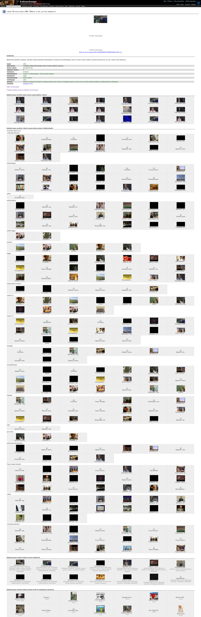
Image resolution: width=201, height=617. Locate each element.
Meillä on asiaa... (154, 150)
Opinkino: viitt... (47, 170)
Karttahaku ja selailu (27, 6)
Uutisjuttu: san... (100, 181)
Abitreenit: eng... (47, 207)
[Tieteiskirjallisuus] (20, 312)
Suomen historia (59, 6)
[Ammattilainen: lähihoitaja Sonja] (181, 260)
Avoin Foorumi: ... (180, 271)
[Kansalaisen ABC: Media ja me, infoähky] (74, 120)
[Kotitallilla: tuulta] (47, 238)
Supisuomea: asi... (47, 151)
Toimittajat (65, 82)
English (193, 4)
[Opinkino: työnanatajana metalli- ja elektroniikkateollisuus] (181, 147)
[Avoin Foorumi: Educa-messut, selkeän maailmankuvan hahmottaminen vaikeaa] (181, 270)
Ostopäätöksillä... (180, 227)
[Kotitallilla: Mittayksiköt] (100, 312)
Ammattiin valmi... (127, 139)
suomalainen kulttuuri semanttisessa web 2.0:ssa (35, 4)
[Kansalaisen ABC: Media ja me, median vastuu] (74, 111)
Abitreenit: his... (74, 207)
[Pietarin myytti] (181, 215)
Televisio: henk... (127, 341)
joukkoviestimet (105, 82)
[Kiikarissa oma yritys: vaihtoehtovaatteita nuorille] (127, 550)
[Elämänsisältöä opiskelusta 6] (127, 178)
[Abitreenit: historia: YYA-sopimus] (74, 206)
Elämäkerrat (72, 6)
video (24, 64)
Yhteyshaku (36, 6)
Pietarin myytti (180, 216)
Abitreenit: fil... (73, 181)
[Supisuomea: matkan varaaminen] (100, 150)
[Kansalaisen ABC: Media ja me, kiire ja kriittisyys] (47, 111)
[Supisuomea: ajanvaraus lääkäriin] (154, 140)
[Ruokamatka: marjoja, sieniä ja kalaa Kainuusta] (154, 400)
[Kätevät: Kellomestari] (74, 279)
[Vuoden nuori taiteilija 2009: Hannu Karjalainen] (20, 597)
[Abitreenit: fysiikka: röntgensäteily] (127, 490)
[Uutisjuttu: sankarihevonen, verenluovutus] (100, 180)
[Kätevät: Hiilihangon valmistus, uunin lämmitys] (100, 171)
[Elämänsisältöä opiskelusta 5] (47, 277)
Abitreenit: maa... (20, 482)
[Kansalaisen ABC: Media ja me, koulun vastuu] (181, 120)
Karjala (83, 6)
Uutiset (59, 82)
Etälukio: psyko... (20, 160)
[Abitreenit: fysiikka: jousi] (127, 227)
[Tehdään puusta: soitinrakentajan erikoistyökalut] (154, 189)
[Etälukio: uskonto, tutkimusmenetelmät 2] (47, 217)
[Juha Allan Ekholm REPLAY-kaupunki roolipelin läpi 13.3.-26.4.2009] (74, 609)
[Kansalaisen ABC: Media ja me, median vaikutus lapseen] (20, 111)
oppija (25, 76)
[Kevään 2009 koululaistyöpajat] (127, 611)
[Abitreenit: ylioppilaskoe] (74, 261)
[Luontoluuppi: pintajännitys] (47, 312)
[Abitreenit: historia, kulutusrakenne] (74, 471)
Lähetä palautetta (190, 1)
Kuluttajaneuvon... (73, 451)
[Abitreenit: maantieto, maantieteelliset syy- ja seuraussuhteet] (20, 481)
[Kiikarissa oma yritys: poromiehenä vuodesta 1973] (74, 226)
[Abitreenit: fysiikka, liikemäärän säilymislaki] (47, 481)
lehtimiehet (114, 82)
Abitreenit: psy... (20, 209)
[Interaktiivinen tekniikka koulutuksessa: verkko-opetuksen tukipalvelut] (181, 170)
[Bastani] (74, 249)
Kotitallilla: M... (100, 313)
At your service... (154, 170)
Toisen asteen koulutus (47, 74)
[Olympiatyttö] (47, 321)
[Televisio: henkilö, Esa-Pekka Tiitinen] (127, 339)
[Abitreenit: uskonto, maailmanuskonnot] (181, 208)
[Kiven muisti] (181, 612)
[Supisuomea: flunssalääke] (74, 150)
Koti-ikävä (74, 139)
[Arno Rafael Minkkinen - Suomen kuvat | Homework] (100, 598)
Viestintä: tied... (181, 141)
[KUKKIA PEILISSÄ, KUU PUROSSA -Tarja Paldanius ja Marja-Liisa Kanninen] (100, 612)
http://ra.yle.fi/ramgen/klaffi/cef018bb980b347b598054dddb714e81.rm (100, 52)
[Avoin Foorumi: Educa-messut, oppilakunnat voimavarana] (154, 279)
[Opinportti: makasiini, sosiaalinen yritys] (127, 147)
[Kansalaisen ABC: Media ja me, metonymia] (181, 566)
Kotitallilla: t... (47, 239)
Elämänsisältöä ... (127, 179)
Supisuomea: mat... (100, 151)
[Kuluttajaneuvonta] (74, 450)
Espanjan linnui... (127, 597)
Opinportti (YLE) (28, 83)
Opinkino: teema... (73, 290)
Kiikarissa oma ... (73, 227)
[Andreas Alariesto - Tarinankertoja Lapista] (74, 599)
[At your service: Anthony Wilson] (74, 488)
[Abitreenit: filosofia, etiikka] (74, 180)
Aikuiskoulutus (34, 74)
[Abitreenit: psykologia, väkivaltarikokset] (154, 511)
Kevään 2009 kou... (127, 613)
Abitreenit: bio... (20, 181)
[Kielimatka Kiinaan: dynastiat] (100, 189)
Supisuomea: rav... (20, 151)
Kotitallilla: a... (100, 251)
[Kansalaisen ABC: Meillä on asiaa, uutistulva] (100, 564)
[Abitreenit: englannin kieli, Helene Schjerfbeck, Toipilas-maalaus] (20, 499)
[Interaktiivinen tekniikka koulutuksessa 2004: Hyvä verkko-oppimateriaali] (154, 290)
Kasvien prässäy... (127, 251)
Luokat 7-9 (26, 74)
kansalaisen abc (28, 68)
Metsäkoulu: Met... (181, 181)
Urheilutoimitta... (154, 581)
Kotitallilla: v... (20, 251)
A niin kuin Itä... (20, 228)
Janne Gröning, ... (47, 610)
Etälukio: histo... (74, 216)
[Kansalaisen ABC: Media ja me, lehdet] (47, 120)
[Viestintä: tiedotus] (181, 139)
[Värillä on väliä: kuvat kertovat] (20, 189)
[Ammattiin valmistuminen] (127, 138)
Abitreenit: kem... (127, 503)
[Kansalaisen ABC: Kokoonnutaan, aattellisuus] (127, 112)
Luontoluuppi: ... (47, 313)
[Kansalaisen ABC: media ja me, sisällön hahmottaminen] (154, 111)
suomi (182, 4)
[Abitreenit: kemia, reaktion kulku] (100, 511)
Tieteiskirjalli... (20, 313)
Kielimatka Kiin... (100, 190)
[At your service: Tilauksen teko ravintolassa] (100, 469)
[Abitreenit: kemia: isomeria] (127, 501)
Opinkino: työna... (180, 149)
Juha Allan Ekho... (73, 610)
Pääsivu (170, 1)
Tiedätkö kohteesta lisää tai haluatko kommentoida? (22, 90)
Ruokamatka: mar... (154, 401)
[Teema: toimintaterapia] (100, 409)
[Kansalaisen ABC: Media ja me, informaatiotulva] (100, 102)
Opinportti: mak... (127, 149)
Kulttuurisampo (28, 1)
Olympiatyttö (47, 322)
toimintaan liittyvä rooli (49, 82)
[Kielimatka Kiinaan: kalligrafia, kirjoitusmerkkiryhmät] (100, 578)
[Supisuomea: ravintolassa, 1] (20, 150)
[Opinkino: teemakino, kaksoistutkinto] (20, 339)
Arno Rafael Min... (100, 600)
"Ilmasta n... (47, 597)
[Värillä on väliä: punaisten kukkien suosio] (127, 261)
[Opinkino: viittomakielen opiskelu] (47, 168)
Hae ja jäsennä (44, 6)
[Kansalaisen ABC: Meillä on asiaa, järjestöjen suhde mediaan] (47, 578)
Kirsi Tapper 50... (154, 610)
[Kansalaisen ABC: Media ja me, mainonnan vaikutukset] (47, 103)
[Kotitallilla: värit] (20, 249)
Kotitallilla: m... (20, 239)
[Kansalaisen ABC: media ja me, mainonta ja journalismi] (127, 103)
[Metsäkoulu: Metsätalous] (181, 180)
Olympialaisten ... (180, 489)
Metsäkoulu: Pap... (47, 334)
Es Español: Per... (100, 142)
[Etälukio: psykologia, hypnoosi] (20, 159)
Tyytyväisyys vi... (154, 227)
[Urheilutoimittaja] (154, 579)
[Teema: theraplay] (47, 268)
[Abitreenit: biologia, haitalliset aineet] (100, 217)
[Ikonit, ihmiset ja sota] (20, 612)
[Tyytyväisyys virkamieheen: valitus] (154, 226)
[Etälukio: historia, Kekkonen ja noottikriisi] (74, 215)
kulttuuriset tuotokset (35, 82)
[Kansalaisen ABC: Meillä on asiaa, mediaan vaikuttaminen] (74, 578)
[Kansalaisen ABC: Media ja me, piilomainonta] (20, 103)
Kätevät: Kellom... (73, 281)
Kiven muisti (181, 614)
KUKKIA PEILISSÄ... (100, 613)
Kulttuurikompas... (47, 139)
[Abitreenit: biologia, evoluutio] (20, 180)
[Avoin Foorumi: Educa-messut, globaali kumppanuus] (74, 322)
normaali (25, 72)
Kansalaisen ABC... (20, 104)
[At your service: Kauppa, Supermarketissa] (154, 168)
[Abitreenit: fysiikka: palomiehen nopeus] (20, 520)
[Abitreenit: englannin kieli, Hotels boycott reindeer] (47, 206)
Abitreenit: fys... (127, 228)
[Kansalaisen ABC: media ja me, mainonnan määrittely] (100, 121)
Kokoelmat (51, 6)
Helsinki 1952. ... (181, 597)
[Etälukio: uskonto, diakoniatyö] (20, 140)
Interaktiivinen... (181, 171)
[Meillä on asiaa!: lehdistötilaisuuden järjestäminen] (154, 149)
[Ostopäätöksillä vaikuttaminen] (181, 226)
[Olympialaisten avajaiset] (181, 488)
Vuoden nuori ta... (20, 599)
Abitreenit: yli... (73, 262)
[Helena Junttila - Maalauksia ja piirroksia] (154, 599)
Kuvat (86, 82)
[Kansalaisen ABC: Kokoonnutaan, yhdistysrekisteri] (127, 121)
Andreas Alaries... (73, 601)
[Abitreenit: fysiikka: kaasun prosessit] (20, 511)
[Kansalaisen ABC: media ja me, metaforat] (74, 103)
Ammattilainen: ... (180, 261)
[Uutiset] (100, 302)
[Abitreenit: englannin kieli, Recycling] (47, 224)
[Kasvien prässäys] (127, 249)
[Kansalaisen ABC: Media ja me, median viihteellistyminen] (154, 120)
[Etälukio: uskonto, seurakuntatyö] (127, 217)
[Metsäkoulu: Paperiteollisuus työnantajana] (47, 332)
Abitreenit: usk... (181, 209)
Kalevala (78, 6)
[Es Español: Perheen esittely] (100, 140)
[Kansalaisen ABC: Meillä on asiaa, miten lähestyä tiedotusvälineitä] (181, 189)
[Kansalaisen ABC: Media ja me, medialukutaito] (100, 111)
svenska (187, 4)
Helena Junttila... (154, 600)
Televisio (25, 82)
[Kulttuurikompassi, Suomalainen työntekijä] (47, 138)
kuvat (82, 82)
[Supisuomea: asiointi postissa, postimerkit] (47, 150)
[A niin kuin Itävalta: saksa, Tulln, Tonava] (20, 227)
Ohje (165, 1)
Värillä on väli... (20, 191)
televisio (72, 82)
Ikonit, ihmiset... (20, 614)
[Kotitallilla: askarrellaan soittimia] (100, 249)
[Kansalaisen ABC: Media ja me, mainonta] (47, 159)
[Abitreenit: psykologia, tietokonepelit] (20, 208)
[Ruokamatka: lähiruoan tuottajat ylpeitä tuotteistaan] (100, 224)
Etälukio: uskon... (20, 141)
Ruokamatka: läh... (100, 226)
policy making (27, 78)
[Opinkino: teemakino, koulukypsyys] (74, 289)
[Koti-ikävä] (74, 138)
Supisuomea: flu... (73, 151)
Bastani (73, 251)
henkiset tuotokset (94, 82)
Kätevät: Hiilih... (100, 172)
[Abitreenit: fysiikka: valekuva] (127, 565)
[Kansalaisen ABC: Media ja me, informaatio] (181, 102)
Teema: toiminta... (100, 411)
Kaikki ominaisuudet (13, 87)
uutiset (77, 82)
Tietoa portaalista (179, 1)
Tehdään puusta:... (154, 191)
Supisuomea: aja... (154, 142)
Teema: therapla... (46, 269)
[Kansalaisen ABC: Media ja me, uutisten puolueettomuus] (154, 102)
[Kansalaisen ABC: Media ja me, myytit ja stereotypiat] (20, 121)
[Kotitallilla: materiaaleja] (20, 238)
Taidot (66, 6)
